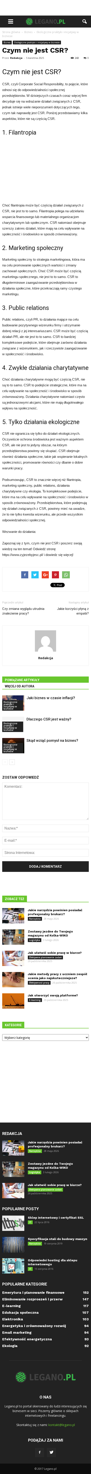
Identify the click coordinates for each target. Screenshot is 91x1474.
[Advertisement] (45, 7)
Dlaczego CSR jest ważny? (49, 719)
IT (30, 1222)
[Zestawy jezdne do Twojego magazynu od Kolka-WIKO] (13, 937)
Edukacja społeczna (20, 1312)
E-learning (35, 1000)
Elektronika (12, 1319)
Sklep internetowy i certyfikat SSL (56, 1217)
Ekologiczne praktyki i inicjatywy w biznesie (37, 42)
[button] (85, 22)
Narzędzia (35, 918)
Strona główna (11, 32)
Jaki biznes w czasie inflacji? (51, 698)
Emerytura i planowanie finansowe (33, 1292)
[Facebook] (39, 1452)
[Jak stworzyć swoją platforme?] (13, 1001)
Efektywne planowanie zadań (45, 957)
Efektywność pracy (39, 982)
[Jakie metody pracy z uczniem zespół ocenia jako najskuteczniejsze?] (13, 979)
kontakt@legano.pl (61, 1425)
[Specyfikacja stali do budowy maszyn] (13, 1245)
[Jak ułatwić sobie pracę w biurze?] (13, 958)
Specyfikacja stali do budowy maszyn (57, 1239)
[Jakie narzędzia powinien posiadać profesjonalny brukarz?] (13, 915)
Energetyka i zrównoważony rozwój (34, 1326)
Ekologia (9, 1346)
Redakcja (16, 58)
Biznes (7, 42)
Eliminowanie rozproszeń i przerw (32, 1299)
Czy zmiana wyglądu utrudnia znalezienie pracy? (23, 611)
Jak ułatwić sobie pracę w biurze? (55, 952)
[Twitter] (51, 1452)
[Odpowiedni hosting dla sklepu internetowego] (13, 1266)
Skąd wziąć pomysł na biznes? (52, 740)
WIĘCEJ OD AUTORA (19, 686)
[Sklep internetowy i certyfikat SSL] (13, 1223)
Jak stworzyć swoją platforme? (53, 995)
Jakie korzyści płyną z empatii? (73, 611)
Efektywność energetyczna (27, 1339)
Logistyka (34, 940)
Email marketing (17, 1332)
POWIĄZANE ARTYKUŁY (22, 680)
